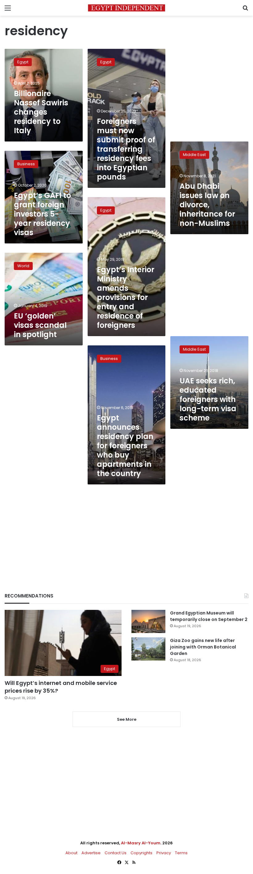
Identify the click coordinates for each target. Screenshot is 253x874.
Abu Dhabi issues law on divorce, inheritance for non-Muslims (207, 204)
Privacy (163, 853)
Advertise (91, 853)
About (71, 853)
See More (126, 719)
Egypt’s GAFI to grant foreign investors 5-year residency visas (42, 214)
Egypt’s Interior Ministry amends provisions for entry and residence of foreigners (125, 297)
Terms (181, 853)
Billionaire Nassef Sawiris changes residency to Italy (41, 112)
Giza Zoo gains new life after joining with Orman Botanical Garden (203, 647)
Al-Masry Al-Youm (140, 843)
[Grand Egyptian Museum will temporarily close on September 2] (148, 621)
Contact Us (115, 853)
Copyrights (141, 853)
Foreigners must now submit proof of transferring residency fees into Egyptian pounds (126, 149)
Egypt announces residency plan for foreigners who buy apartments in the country (125, 446)
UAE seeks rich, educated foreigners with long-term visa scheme (208, 399)
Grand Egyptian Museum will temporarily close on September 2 (208, 616)
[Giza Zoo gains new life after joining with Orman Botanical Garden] (148, 649)
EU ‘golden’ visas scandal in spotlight (40, 325)
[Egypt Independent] (126, 7)
